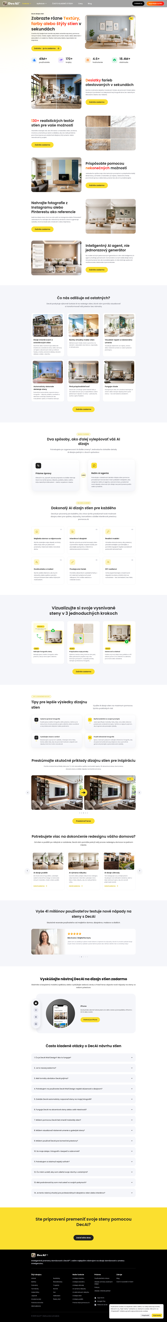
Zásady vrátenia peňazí (102, 1291)
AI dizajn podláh (78, 1299)
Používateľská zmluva (101, 1278)
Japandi (34, 1296)
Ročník (55, 1289)
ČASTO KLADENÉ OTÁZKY (62, 3)
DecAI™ (42, 1255)
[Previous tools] (27, 870)
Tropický (56, 1285)
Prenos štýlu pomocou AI (81, 1303)
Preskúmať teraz (83, 821)
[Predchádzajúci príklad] (27, 792)
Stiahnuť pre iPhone (90, 1020)
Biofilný (33, 1282)
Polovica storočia (37, 1303)
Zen (54, 1292)
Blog (90, 3)
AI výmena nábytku (79, 1289)
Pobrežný (34, 1285)
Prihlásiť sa (138, 4)
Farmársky (35, 1289)
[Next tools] (139, 870)
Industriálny (35, 1292)
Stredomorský (36, 1299)
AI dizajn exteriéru (79, 1282)
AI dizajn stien (77, 1296)
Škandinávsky (57, 1282)
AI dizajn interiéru (78, 1278)
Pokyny (96, 1287)
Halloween (56, 1296)
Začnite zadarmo (96, 102)
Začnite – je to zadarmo (45, 48)
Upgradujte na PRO (155, 4)
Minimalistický (36, 1306)
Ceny (80, 3)
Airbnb (33, 1278)
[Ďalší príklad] (139, 792)
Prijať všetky (157, 1315)
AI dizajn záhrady (78, 1285)
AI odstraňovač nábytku (81, 1292)
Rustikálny (56, 1278)
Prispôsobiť (145, 1315)
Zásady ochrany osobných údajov (103, 1283)
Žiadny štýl (56, 1299)
